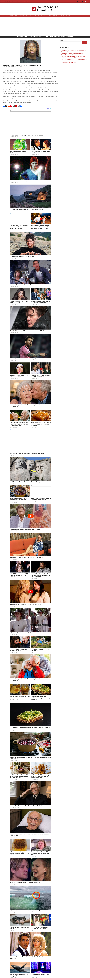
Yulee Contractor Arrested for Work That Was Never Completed (74, 59)
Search (61, 40)
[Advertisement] (45, 26)
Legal (22, 66)
